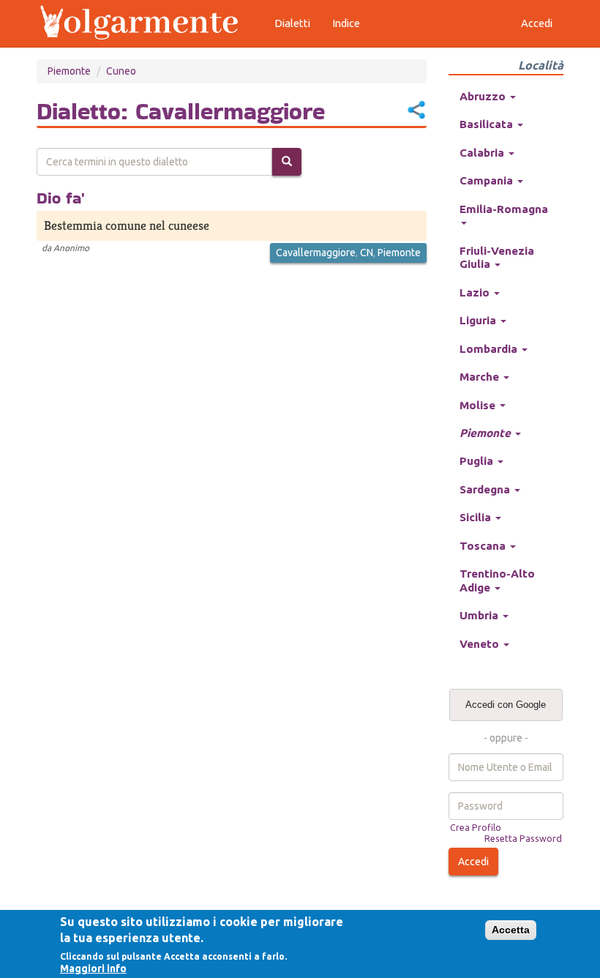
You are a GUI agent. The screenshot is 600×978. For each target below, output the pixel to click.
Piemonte (69, 71)
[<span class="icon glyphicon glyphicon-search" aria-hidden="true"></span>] (286, 162)
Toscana (484, 546)
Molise (479, 405)
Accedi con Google (505, 704)
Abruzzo (484, 96)
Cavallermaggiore (316, 252)
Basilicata (488, 124)
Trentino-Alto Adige (497, 580)
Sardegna (486, 489)
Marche (481, 376)
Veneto (481, 644)
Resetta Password (523, 838)
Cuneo (121, 71)
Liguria (479, 320)
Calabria (483, 152)
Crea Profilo (475, 827)
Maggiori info (93, 968)
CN (366, 252)
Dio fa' (61, 197)
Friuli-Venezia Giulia (497, 257)
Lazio (476, 292)
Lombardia (490, 349)
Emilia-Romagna (504, 209)
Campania (488, 180)
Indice (346, 23)
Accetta (511, 930)
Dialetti (292, 23)
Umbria (480, 615)
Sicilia (477, 517)
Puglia (478, 461)
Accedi (536, 23)
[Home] (146, 23)
